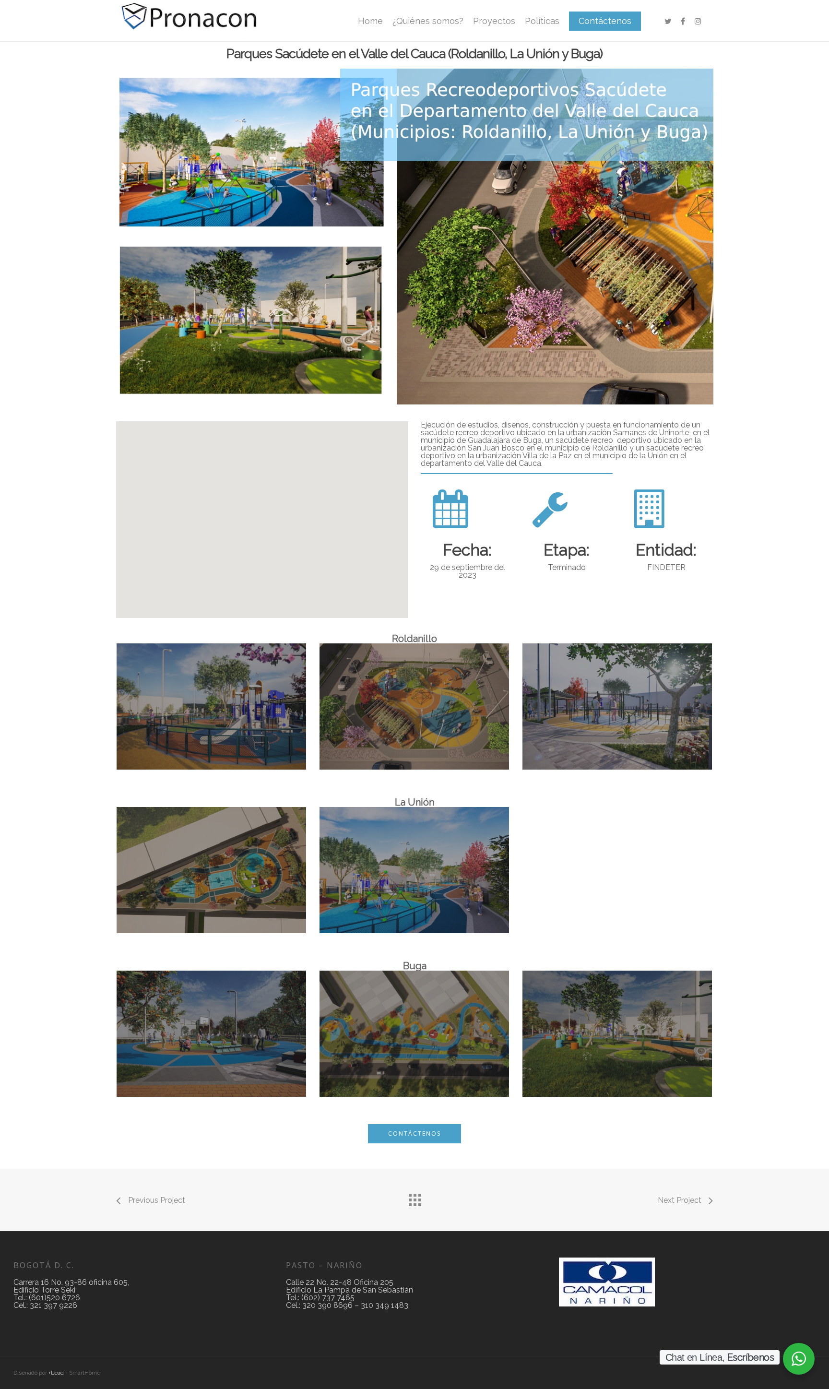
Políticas (542, 21)
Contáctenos (605, 21)
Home (370, 21)
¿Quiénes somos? (427, 21)
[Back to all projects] (414, 1197)
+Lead (56, 1372)
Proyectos (494, 21)
